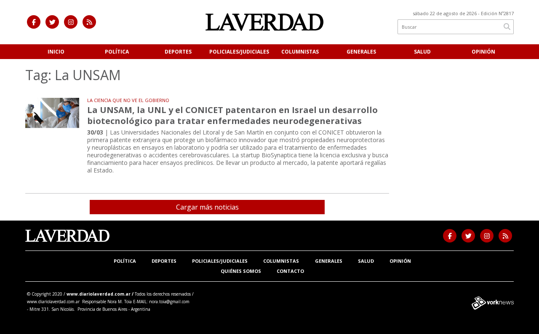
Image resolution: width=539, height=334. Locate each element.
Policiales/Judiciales (239, 51)
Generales (361, 51)
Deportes (178, 51)
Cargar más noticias (207, 207)
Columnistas (300, 51)
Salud (422, 51)
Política (117, 51)
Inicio (56, 51)
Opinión (483, 51)
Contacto (290, 271)
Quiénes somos (241, 271)
